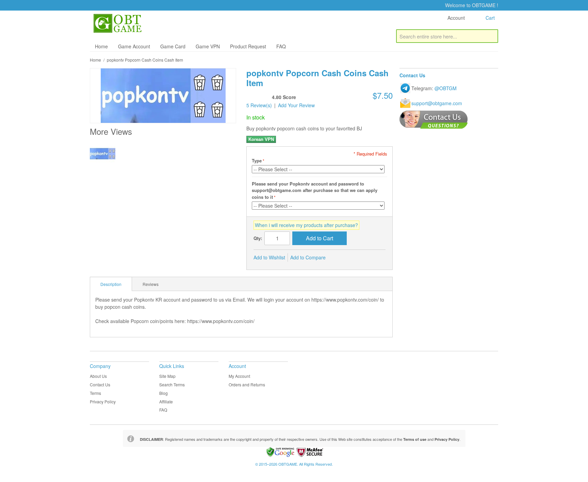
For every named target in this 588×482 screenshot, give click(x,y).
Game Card (172, 46)
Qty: (258, 238)
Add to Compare (308, 257)
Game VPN (208, 46)
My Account (239, 376)
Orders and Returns (247, 384)
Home (101, 46)
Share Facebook (340, 257)
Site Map (167, 376)
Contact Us (100, 384)
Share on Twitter (353, 257)
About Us (98, 376)
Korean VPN (261, 139)
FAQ (281, 46)
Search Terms (172, 384)
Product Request (248, 46)
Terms (95, 393)
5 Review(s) (259, 105)
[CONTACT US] (433, 120)
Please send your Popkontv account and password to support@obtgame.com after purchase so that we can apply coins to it (314, 190)
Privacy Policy (103, 401)
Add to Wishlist (269, 257)
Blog (163, 393)
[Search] (491, 36)
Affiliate (166, 401)
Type (257, 160)
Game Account (134, 46)
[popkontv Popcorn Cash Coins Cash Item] (102, 154)
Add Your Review (296, 105)
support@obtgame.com (436, 103)
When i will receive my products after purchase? (306, 225)
